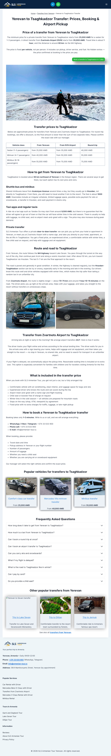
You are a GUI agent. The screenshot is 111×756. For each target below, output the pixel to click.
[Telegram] (53, 4)
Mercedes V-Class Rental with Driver (18, 695)
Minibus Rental (9, 698)
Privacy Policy (8, 739)
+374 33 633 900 (16, 660)
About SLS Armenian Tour (13, 736)
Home (33, 13)
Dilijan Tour (7, 720)
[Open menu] (106, 4)
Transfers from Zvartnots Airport (16, 691)
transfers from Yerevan (60, 632)
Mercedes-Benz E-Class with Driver (17, 688)
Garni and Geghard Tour (12, 713)
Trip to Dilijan (55, 617)
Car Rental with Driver (12, 684)
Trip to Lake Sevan (21, 617)
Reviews (6, 732)
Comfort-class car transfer (21, 498)
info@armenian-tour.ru (17, 664)
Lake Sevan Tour (9, 716)
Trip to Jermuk (90, 617)
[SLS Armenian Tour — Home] (15, 644)
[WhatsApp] (58, 4)
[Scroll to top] (105, 749)
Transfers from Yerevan (45, 13)
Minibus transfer (90, 498)
